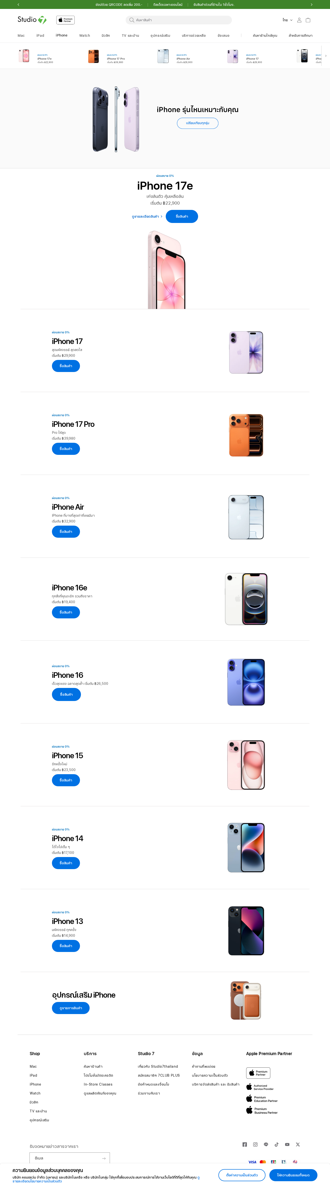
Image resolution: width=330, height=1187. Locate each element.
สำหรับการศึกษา (300, 35)
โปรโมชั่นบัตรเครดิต (98, 1075)
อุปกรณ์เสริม (39, 1120)
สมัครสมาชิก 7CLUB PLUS (159, 1075)
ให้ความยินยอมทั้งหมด (293, 1175)
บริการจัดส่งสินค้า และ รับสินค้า (215, 1084)
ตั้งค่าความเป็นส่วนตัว (242, 1175)
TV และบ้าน (38, 1111)
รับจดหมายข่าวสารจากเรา (54, 1146)
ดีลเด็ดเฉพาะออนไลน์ (167, 5)
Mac (33, 1066)
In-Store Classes (98, 1084)
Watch (35, 1093)
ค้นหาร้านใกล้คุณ (265, 35)
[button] (18, 4)
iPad (33, 1075)
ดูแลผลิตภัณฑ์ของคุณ (100, 1093)
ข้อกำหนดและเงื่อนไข (153, 1084)
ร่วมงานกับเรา (149, 1093)
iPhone (35, 1084)
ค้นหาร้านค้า (93, 1066)
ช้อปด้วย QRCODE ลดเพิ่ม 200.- (119, 5)
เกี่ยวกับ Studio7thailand (158, 1066)
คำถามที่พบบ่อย (203, 1066)
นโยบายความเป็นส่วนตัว (210, 1075)
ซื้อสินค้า (66, 694)
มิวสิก (34, 1102)
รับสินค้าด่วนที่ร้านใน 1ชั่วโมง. (214, 5)
